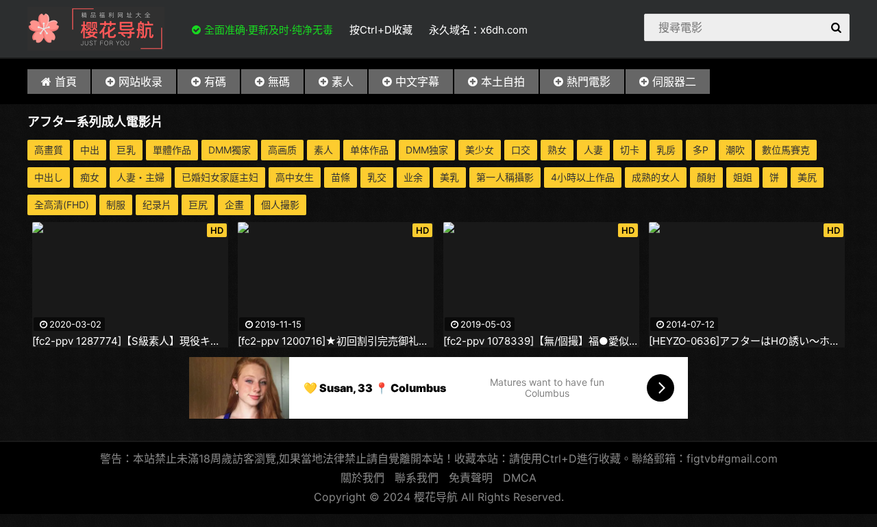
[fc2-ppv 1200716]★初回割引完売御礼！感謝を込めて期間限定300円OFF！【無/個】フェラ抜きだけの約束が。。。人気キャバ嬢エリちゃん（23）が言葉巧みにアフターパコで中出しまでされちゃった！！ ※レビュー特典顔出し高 (336, 341)
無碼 (279, 81)
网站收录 (140, 81)
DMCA (519, 478)
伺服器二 (674, 81)
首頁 (66, 81)
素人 (343, 81)
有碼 (215, 81)
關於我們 (362, 478)
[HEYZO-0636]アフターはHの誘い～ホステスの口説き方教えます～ (747, 341)
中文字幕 (417, 81)
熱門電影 (588, 81)
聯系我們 (416, 478)
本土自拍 (503, 81)
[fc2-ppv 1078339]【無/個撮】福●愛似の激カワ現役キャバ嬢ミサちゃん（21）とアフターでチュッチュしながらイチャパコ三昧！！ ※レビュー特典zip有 (541, 341)
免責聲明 (471, 478)
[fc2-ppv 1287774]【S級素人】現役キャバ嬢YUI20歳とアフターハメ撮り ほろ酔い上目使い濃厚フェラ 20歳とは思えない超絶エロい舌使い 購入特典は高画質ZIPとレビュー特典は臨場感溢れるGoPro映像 (130, 341)
